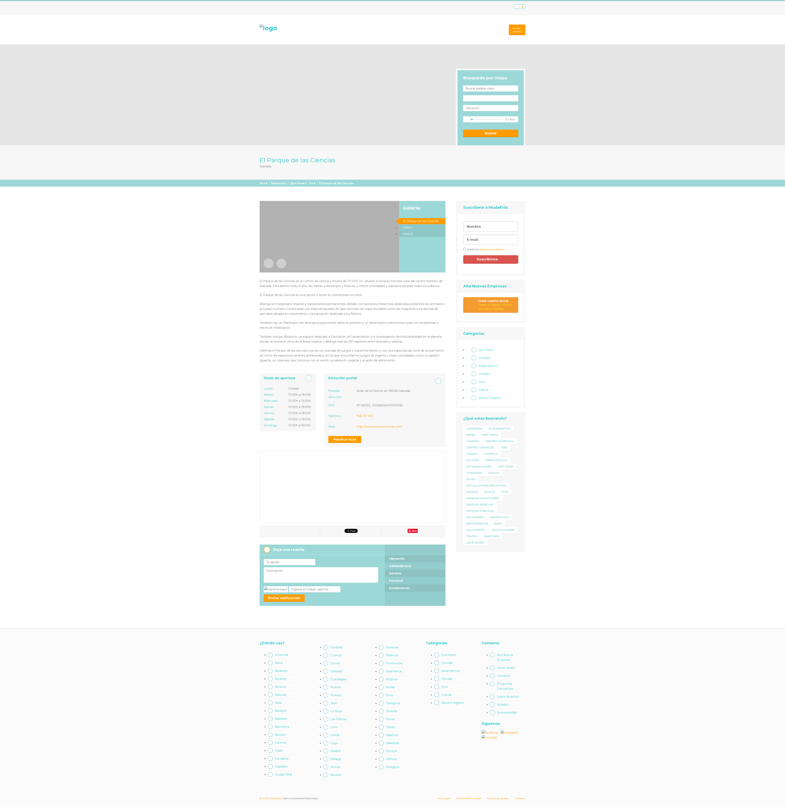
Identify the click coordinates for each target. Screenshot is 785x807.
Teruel (390, 719)
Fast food (505, 466)
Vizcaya (391, 751)
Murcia (335, 767)
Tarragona (393, 703)
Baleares (281, 719)
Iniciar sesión (517, 30)
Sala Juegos (475, 529)
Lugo (334, 743)
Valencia (392, 735)
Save (414, 530)
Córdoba (336, 647)
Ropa (498, 523)
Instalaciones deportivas (486, 485)
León (334, 727)
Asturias (280, 695)
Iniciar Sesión (506, 668)
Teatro (472, 536)
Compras (491, 453)
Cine (504, 447)
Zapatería (491, 536)
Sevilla (390, 687)
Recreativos (499, 517)
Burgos (280, 734)
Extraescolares (478, 466)
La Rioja (336, 711)
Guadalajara (338, 679)
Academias (474, 428)
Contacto (503, 676)
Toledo (390, 727)
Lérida (334, 735)
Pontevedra (394, 663)
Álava (279, 663)
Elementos (278, 183)
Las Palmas (338, 719)
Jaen (333, 703)
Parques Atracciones (482, 498)
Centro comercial (500, 441)
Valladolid (392, 743)
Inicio (263, 183)
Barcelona (282, 727)
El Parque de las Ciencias (420, 221)
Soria (389, 695)
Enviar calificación (284, 598)
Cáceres (280, 742)
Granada (336, 671)
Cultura (484, 390)
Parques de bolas (479, 504)
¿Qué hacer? (298, 183)
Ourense (392, 647)
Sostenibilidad (507, 712)
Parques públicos (480, 510)
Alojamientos (488, 366)
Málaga (335, 759)
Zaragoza (392, 767)
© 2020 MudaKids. (271, 798)
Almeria (280, 687)
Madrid (335, 751)
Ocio (312, 183)
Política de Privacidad (468, 798)
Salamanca (393, 671)
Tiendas (484, 374)
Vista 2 (408, 234)
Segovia (391, 679)
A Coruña (281, 655)
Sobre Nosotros (508, 696)
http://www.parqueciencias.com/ (380, 426)
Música (489, 491)
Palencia (392, 655)
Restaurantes (477, 523)
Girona (335, 663)
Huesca (335, 695)
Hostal (494, 472)
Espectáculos (496, 460)
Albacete (281, 671)
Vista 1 (407, 227)
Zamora (391, 759)
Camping (472, 441)
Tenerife (391, 711)
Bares (470, 434)
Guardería (474, 472)
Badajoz (280, 711)
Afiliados (503, 704)
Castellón (281, 766)
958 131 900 (365, 416)
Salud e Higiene (490, 398)
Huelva (335, 687)
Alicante (280, 679)
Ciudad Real (283, 774)
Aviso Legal (443, 798)
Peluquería (475, 517)
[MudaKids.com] (268, 28)
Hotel (471, 479)
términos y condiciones (492, 249)
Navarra (335, 775)
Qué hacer (486, 350)
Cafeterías (489, 434)
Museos (472, 491)
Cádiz (279, 750)
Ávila (278, 703)
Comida (484, 358)
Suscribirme (488, 259)
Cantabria (281, 758)
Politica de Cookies (498, 798)
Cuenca (335, 655)
